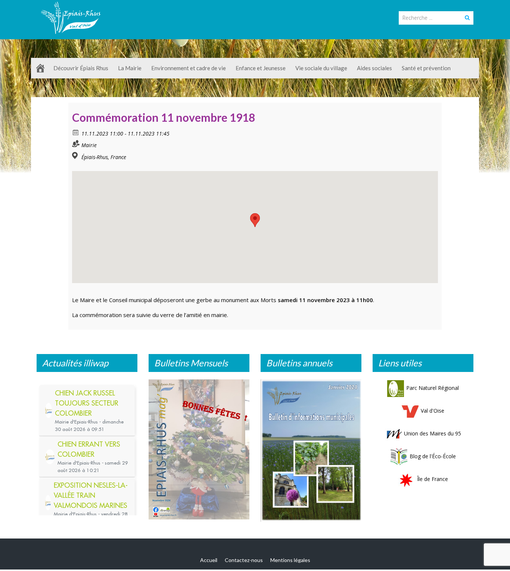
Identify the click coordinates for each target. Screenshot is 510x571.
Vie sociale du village (321, 68)
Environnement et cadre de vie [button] (188, 68)
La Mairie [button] (130, 68)
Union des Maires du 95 (432, 433)
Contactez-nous (244, 560)
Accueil (208, 560)
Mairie (89, 145)
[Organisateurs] (76, 143)
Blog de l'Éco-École (433, 456)
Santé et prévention (426, 68)
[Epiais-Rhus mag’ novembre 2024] (199, 449)
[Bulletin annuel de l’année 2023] (311, 450)
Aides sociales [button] (374, 68)
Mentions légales (290, 560)
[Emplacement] (76, 155)
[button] (255, 220)
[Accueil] (40, 68)
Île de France (432, 478)
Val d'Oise (432, 410)
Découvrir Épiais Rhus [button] (80, 68)
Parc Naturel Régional (432, 387)
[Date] (76, 132)
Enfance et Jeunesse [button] (261, 68)
